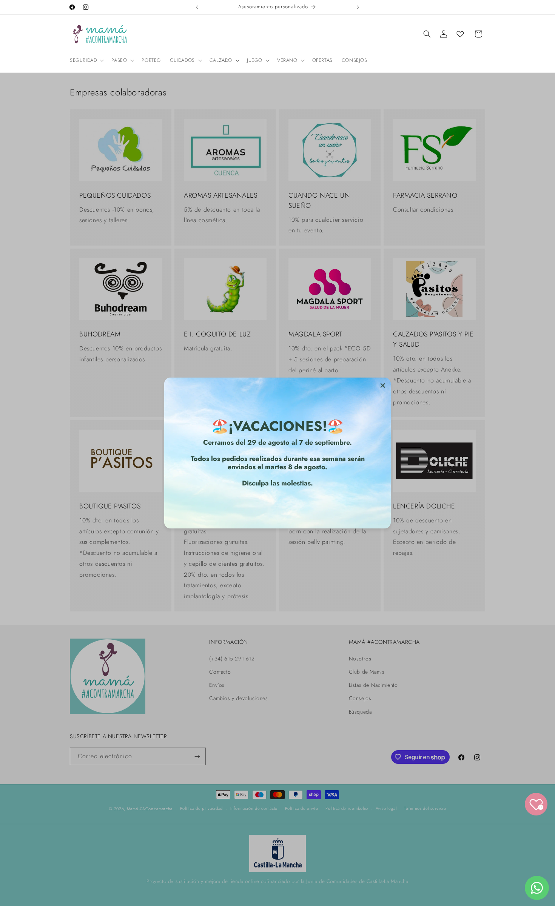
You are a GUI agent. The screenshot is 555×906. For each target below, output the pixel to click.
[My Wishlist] (460, 34)
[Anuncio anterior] (197, 7)
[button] (86, 60)
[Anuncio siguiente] (358, 7)
